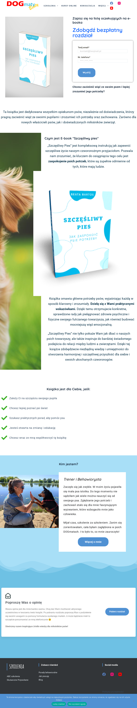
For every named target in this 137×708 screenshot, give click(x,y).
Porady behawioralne (48, 672)
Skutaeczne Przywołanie (17, 680)
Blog (41, 680)
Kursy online (69, 6)
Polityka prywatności (113, 691)
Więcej (102, 6)
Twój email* (83, 47)
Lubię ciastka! (59, 704)
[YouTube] (111, 8)
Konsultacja (87, 6)
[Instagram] (119, 3)
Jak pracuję (44, 676)
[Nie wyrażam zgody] (133, 701)
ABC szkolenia (13, 676)
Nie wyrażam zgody (77, 704)
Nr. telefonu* (84, 57)
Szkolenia (50, 6)
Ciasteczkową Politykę (71, 700)
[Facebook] (111, 3)
